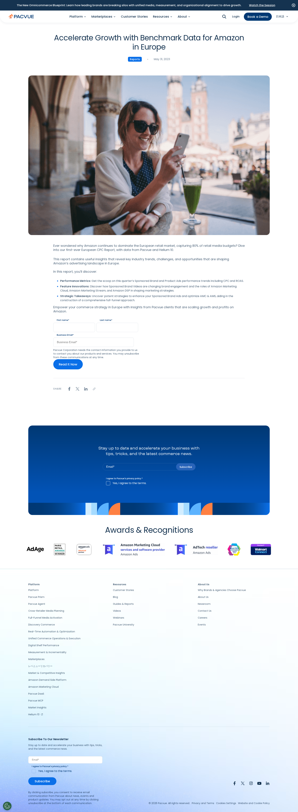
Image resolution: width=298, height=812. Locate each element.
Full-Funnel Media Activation (45, 617)
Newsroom (204, 604)
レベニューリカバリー (40, 666)
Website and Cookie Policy (254, 803)
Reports (135, 59)
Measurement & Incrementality (47, 652)
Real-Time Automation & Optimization (51, 631)
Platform (33, 590)
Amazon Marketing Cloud (43, 687)
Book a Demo (257, 17)
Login (236, 16)
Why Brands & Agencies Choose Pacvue (222, 590)
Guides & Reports (123, 604)
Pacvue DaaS (36, 693)
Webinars (118, 617)
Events (202, 624)
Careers (202, 617)
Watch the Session (262, 5)
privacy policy (134, 478)
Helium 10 (33, 714)
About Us (203, 597)
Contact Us (204, 611)
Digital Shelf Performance (43, 645)
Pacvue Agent (36, 604)
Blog (115, 597)
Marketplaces (36, 659)
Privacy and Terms (203, 803)
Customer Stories (134, 17)
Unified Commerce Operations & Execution (54, 638)
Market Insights (37, 707)
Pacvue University (123, 624)
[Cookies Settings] (7, 806)
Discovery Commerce (41, 624)
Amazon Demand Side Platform (47, 680)
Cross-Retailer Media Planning (46, 611)
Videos (117, 611)
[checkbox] (149, 483)
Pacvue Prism (36, 597)
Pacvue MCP (35, 700)
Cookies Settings (226, 803)
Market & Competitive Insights (46, 673)
